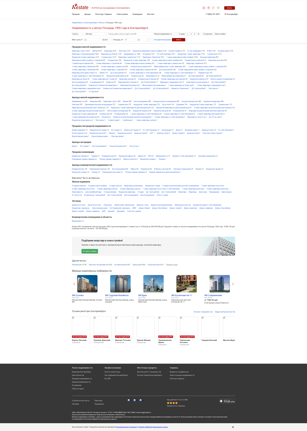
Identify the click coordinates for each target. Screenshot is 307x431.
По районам (76, 385)
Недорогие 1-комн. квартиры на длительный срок (132, 108)
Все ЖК (108, 379)
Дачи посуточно (94, 205)
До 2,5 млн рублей (143, 88)
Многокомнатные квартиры (154, 85)
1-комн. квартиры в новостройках (182, 57)
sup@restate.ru (145, 412)
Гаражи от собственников (183, 156)
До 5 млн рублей (167, 70)
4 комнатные (137, 76)
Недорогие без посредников (166, 101)
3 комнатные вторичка (141, 66)
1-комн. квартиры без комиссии (85, 117)
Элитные (124, 51)
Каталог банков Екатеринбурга (149, 375)
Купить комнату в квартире (223, 79)
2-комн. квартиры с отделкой (114, 70)
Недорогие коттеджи (99, 130)
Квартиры (110, 51)
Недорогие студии (152, 186)
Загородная (167, 130)
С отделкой (94, 91)
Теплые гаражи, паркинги (110, 159)
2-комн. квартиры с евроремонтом (86, 88)
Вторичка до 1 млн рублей (94, 195)
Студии (182, 34)
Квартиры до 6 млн (218, 60)
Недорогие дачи (125, 133)
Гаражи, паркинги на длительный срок (165, 172)
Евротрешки (226, 192)
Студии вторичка (79, 186)
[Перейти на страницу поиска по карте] (208, 8)
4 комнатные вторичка (148, 79)
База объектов (78, 375)
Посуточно (168, 104)
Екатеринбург (232, 14)
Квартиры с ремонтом (129, 57)
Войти (229, 8)
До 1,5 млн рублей (169, 192)
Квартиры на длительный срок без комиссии (208, 111)
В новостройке (177, 51)
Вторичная (208, 34)
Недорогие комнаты (199, 79)
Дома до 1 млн (142, 205)
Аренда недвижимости (81, 382)
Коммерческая (109, 156)
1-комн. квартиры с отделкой (109, 63)
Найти (178, 40)
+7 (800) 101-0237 (212, 14)
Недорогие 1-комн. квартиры (191, 54)
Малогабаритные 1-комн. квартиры (170, 66)
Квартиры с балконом (153, 57)
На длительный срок (191, 101)
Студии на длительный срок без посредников (180, 186)
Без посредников (80, 82)
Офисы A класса (130, 159)
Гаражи (96, 156)
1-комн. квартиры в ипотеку (193, 189)
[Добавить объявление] (203, 8)
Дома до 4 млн (140, 133)
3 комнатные (114, 60)
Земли (112, 133)
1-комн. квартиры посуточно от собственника (161, 189)
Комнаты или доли (162, 111)
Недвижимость (132, 54)
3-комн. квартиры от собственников (88, 76)
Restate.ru (83, 412)
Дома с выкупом (190, 208)
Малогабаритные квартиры (174, 76)
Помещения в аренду (100, 169)
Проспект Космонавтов (100, 265)
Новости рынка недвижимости (182, 375)
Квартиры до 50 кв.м (111, 54)
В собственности (79, 133)
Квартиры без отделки (128, 82)
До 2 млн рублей (199, 88)
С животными (114, 120)
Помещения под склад (112, 172)
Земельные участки (183, 205)
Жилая (97, 51)
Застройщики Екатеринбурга (116, 375)
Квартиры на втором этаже (84, 73)
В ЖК (211, 51)
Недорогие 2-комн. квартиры (85, 57)
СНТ (152, 133)
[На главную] (81, 6)
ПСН (151, 156)
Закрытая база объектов (225, 312)
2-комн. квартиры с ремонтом (114, 66)
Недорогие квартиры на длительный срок (174, 108)
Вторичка (149, 54)
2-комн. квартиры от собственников (145, 73)
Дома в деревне (79, 130)
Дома (75, 146)
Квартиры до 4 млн (80, 79)
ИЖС (134, 208)
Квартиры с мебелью (196, 63)
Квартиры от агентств (197, 117)
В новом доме (225, 51)
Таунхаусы (107, 205)
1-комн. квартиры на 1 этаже (104, 79)
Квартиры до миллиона (133, 186)
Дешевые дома (192, 130)
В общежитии (179, 111)
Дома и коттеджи (132, 130)
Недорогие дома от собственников (207, 205)
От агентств (77, 195)
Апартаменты (152, 76)
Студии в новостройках (97, 186)
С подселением (110, 192)
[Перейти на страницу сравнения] (213, 8)
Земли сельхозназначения (161, 205)
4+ (199, 34)
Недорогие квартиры (214, 101)
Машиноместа (163, 156)
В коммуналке (97, 82)
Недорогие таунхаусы (80, 208)
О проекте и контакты (80, 401)
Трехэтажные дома (99, 208)
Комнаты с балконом (180, 88)
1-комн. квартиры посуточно (212, 186)
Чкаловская (79, 265)
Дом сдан (203, 192)
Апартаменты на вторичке (197, 82)
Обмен (104, 73)
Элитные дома (117, 136)
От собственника (166, 54)
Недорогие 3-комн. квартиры (137, 60)
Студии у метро (115, 186)
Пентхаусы (214, 88)
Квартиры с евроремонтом (172, 82)
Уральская (139, 265)
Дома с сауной (175, 208)
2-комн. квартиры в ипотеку (217, 189)
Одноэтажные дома (100, 136)
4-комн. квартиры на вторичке (174, 79)
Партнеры (98, 401)
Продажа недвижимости (82, 379)
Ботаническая (122, 265)
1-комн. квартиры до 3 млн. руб (181, 85)
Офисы (142, 156)
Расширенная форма (162, 40)
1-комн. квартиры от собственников (180, 73)
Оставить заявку (90, 251)
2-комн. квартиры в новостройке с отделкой (197, 70)
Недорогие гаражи (80, 156)
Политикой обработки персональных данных (100, 419)
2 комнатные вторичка (195, 60)
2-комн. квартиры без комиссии (211, 114)
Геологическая (156, 265)
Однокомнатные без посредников (100, 104)
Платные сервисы (177, 379)
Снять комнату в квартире (118, 111)
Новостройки (220, 34)
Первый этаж (205, 73)
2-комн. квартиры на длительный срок (88, 111)
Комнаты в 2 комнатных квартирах (117, 88)
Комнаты (111, 82)
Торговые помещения (208, 156)
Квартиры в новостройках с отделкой (88, 60)
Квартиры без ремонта (130, 85)
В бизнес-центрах (162, 169)
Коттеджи (116, 130)
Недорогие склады (148, 159)
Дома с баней (178, 133)
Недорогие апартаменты (117, 76)
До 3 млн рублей (218, 82)
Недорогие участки (98, 133)
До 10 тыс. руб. (215, 117)
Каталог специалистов (203, 312)
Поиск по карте (78, 389)
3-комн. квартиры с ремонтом (143, 70)
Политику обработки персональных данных (153, 427)
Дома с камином (206, 208)
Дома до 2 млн (193, 133)
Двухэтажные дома (80, 136)
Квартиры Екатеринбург (81, 372)
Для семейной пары (93, 192)
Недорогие (146, 169)
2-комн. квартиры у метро (107, 189)
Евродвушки (214, 192)
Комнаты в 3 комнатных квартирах (103, 85)
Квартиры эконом (127, 79)
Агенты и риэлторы (112, 372)
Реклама (75, 404)
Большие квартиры (209, 57)
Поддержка (99, 404)
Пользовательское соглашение (126, 427)
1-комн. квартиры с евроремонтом (211, 85)
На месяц (106, 117)
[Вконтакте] (135, 400)
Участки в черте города (213, 133)
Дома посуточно (78, 205)
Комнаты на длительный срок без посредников (132, 117)
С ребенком (128, 120)
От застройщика (196, 51)
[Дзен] (141, 400)
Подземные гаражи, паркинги (84, 159)
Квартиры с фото (81, 51)
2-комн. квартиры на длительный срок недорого (214, 108)
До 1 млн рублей (152, 192)
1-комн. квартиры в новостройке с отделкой (207, 66)
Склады (162, 159)
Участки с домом (134, 211)
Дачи (179, 130)
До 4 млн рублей (196, 76)
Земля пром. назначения (124, 205)
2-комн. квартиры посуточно (83, 189)
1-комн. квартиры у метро (146, 120)
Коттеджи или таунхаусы (120, 208)
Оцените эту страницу (176, 406)
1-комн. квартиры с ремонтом (170, 63)
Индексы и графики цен (179, 372)
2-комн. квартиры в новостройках (167, 60)
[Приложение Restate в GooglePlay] (227, 401)
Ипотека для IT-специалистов (149, 372)
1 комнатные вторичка (82, 63)
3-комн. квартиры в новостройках (140, 63)
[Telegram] (129, 400)
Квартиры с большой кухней (85, 54)
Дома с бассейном (159, 208)
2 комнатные (108, 57)
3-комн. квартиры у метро (130, 189)
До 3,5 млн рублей (149, 82)
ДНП (104, 211)
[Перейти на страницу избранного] (218, 8)
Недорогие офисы (127, 156)
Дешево (111, 211)
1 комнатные (214, 54)
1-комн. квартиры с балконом (85, 66)
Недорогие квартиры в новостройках (149, 51)
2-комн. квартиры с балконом (85, 70)
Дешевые (181, 104)
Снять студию (162, 195)
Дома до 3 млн (163, 133)
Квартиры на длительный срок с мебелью (90, 108)
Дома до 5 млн (209, 130)
